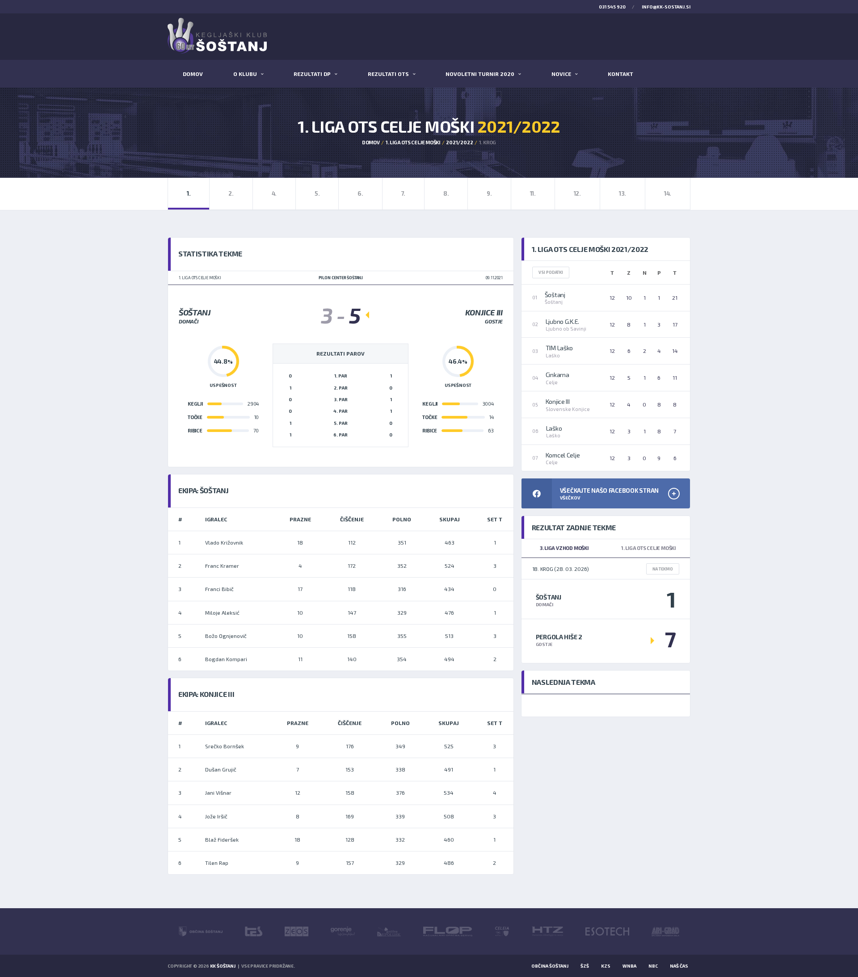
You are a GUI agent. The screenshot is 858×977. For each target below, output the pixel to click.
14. (667, 193)
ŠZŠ (584, 966)
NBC (653, 966)
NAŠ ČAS (679, 966)
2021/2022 (459, 142)
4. (274, 193)
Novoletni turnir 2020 (480, 74)
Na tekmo (662, 568)
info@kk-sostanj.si (666, 6)
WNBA (629, 966)
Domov (193, 74)
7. (403, 193)
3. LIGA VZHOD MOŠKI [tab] (564, 548)
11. (533, 193)
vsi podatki (550, 272)
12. (577, 193)
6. (360, 193)
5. (317, 193)
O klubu (245, 74)
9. (489, 193)
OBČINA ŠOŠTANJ (549, 966)
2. (230, 193)
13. (622, 193)
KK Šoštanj (223, 966)
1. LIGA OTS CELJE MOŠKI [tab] (648, 548)
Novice (561, 74)
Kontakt (620, 74)
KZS (605, 966)
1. (188, 193)
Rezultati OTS (388, 74)
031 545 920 (612, 6)
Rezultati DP (312, 74)
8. (446, 193)
